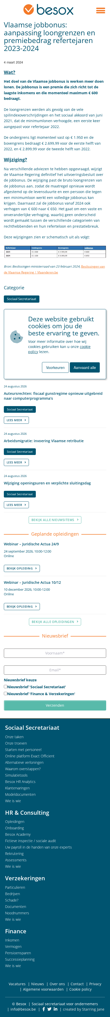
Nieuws (37, 983)
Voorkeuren (55, 367)
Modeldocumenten (20, 794)
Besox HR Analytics (20, 781)
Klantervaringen (17, 788)
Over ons (57, 983)
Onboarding (14, 827)
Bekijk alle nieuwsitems (52, 520)
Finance (15, 931)
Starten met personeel (23, 749)
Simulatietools (16, 775)
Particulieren (15, 887)
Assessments (16, 859)
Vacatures (17, 983)
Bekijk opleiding (20, 568)
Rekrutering (14, 853)
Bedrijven (12, 893)
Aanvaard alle (85, 367)
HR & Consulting (27, 812)
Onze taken (14, 736)
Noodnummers (17, 912)
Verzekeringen (25, 878)
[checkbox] (55, 691)
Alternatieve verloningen (24, 762)
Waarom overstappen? (23, 768)
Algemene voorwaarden (43, 989)
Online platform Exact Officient (29, 756)
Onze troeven (16, 743)
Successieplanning (20, 959)
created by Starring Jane (83, 1009)
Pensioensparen (18, 952)
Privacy (95, 983)
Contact (77, 983)
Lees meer (14, 420)
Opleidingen (14, 821)
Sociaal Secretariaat (21, 299)
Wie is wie (13, 800)
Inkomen (12, 940)
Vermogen (13, 946)
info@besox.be (23, 1009)
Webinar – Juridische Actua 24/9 (31, 544)
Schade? (11, 900)
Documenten (15, 906)
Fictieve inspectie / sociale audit (30, 840)
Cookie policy (80, 989)
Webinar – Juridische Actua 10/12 (32, 582)
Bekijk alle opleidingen (53, 622)
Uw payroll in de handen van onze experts (38, 847)
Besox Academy (17, 834)
